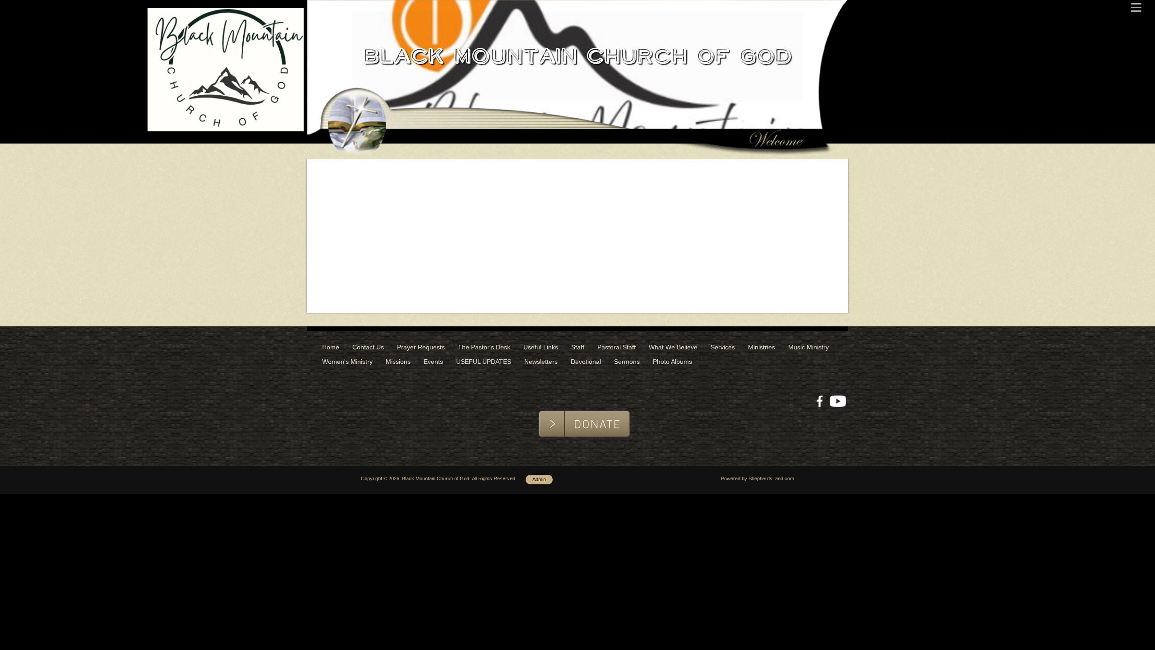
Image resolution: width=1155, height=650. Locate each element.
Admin (539, 479)
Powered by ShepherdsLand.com (757, 478)
